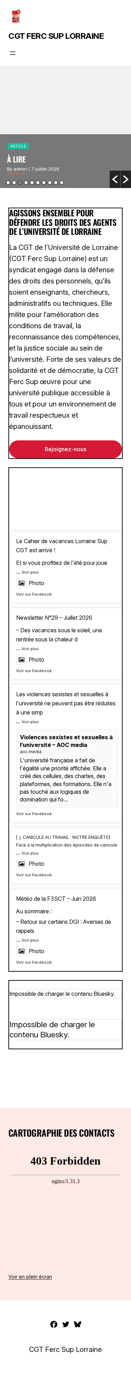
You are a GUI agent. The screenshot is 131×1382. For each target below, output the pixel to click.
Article (18, 146)
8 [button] (50, 182)
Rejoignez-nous (65, 449)
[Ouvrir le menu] (12, 53)
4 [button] (26, 182)
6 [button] (38, 182)
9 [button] (55, 182)
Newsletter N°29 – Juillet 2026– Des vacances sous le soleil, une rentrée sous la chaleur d (59, 628)
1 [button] (8, 182)
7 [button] (44, 182)
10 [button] (61, 182)
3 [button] (20, 182)
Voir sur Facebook (34, 594)
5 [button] (32, 182)
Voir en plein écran (30, 1277)
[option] (65, 127)
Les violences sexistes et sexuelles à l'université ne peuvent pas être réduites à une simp (66, 703)
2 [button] (14, 182)
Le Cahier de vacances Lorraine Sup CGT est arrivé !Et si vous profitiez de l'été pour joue (61, 552)
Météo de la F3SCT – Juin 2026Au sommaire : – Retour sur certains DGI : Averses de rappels (63, 914)
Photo (36, 583)
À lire (16, 159)
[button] (115, 179)
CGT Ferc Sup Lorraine (56, 36)
